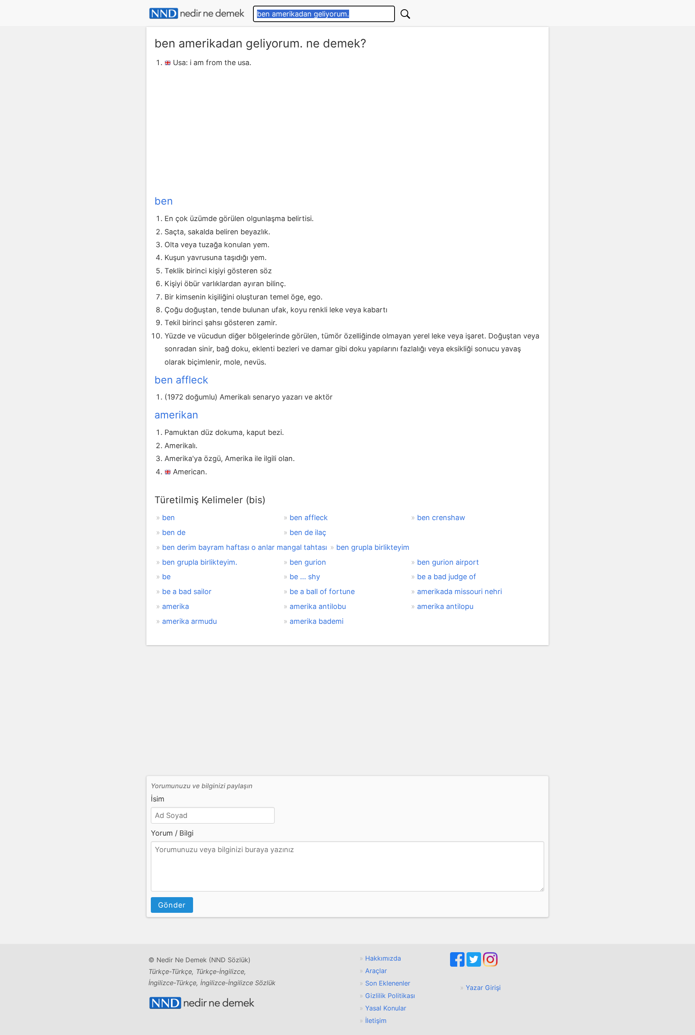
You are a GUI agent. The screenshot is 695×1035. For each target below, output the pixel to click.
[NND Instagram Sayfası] (490, 964)
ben (163, 201)
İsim (157, 799)
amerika (175, 606)
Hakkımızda (383, 958)
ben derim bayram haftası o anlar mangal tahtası (244, 547)
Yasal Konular (385, 1008)
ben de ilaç (308, 532)
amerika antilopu (445, 606)
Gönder (172, 905)
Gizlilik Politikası (390, 996)
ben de (173, 532)
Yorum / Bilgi (172, 833)
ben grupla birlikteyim (372, 547)
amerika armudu (189, 621)
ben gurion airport (448, 562)
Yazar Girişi (483, 988)
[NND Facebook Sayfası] (458, 964)
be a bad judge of (446, 576)
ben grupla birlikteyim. (199, 562)
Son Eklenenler (387, 983)
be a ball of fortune (322, 591)
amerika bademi (316, 621)
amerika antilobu (318, 606)
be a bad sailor (187, 591)
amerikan (176, 415)
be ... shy (305, 576)
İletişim (376, 1021)
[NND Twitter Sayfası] (475, 964)
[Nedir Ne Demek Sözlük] (196, 13)
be (166, 576)
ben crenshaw (441, 517)
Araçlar (376, 971)
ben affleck (181, 380)
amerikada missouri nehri (459, 591)
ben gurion (308, 562)
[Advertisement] (347, 130)
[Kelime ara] (405, 14)
